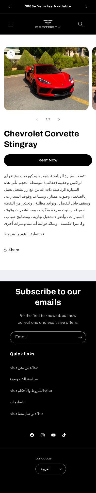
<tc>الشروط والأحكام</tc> (31, 391)
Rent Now (48, 160)
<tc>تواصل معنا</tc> (27, 414)
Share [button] (14, 250)
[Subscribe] (80, 337)
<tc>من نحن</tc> (24, 368)
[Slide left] (37, 119)
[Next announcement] (86, 6)
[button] (10, 24)
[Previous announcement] (9, 6)
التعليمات (17, 402)
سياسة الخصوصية (24, 379)
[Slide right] (59, 119)
